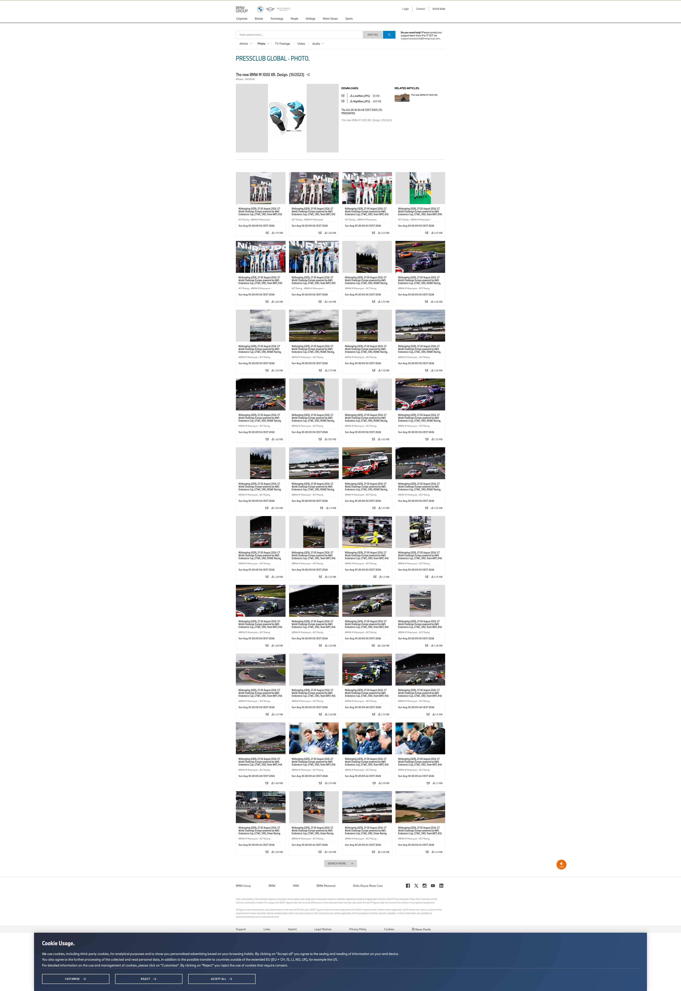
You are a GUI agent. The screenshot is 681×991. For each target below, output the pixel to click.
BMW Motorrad (326, 885)
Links (267, 929)
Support (241, 929)
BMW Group (243, 885)
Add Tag (372, 34)
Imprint (292, 929)
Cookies (389, 929)
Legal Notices (323, 929)
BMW (272, 885)
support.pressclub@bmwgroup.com (420, 38)
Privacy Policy (357, 929)
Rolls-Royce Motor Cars (368, 885)
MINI (296, 885)
